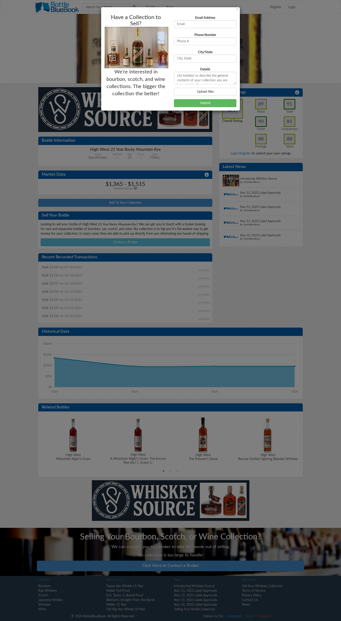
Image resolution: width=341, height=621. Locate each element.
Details (205, 69)
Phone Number (205, 35)
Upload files (205, 91)
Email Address (205, 18)
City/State (205, 52)
